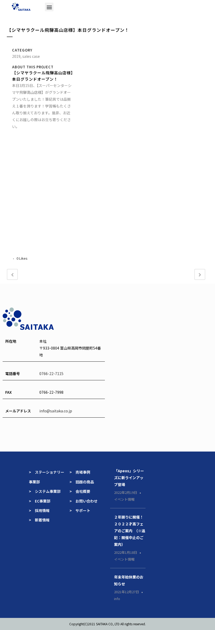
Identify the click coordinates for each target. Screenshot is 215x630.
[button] (49, 7)
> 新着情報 (39, 520)
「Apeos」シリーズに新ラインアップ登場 (129, 477)
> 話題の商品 (81, 481)
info (117, 598)
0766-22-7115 (51, 373)
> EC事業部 (39, 501)
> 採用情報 (39, 510)
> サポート (79, 510)
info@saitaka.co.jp (55, 410)
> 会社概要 (79, 491)
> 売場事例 (81, 472)
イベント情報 (124, 499)
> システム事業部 (45, 491)
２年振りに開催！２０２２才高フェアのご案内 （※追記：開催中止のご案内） (129, 530)
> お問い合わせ (83, 501)
